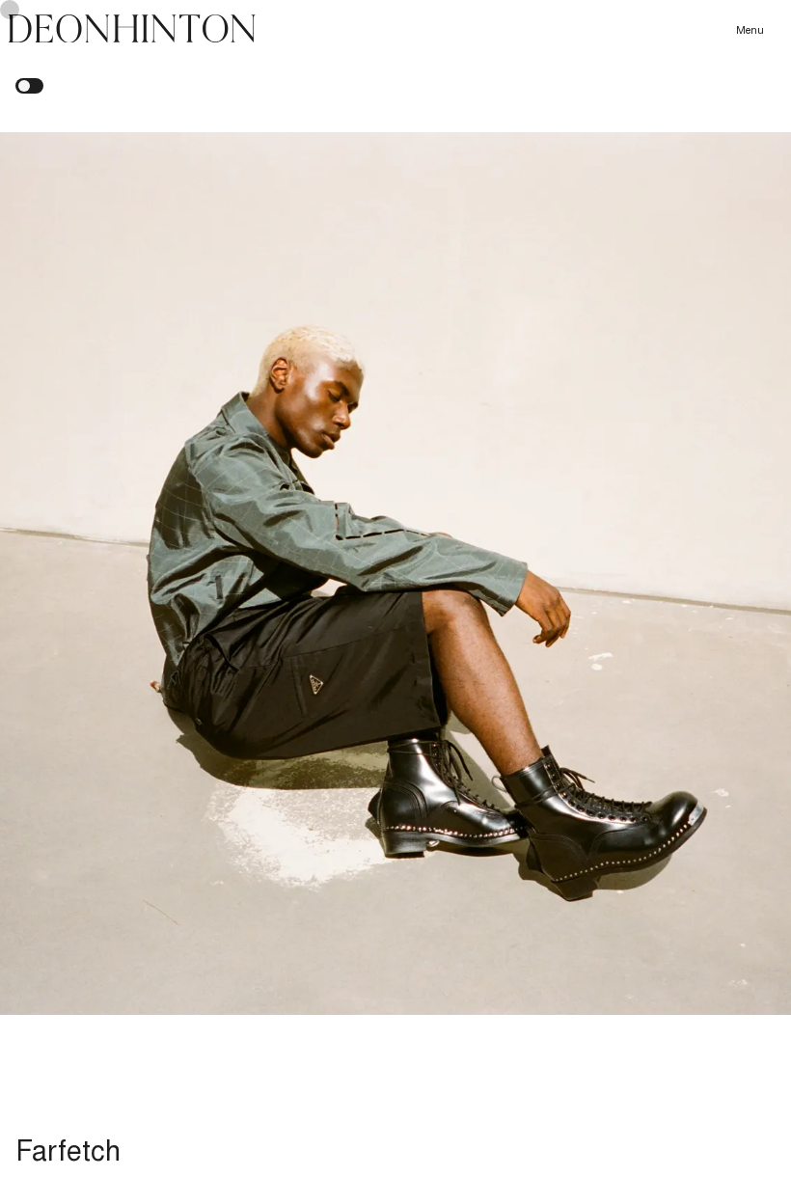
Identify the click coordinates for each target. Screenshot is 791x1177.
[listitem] (395, 573)
